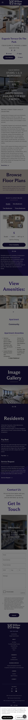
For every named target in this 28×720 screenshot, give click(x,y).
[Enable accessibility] (24, 716)
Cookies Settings (21, 717)
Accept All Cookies (7, 717)
